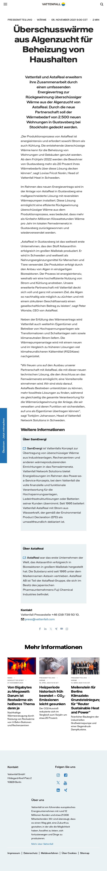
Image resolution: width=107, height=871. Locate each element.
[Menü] (5, 4)
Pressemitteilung (20, 19)
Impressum (14, 853)
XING (66, 790)
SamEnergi (34, 448)
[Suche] (103, 4)
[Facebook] (40, 628)
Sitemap (84, 853)
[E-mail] (61, 628)
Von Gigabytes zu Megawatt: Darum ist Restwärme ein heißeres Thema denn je (21, 697)
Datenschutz (30, 853)
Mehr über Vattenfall (42, 843)
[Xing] (56, 628)
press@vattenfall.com (40, 619)
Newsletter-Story (16, 680)
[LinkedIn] (45, 628)
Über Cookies (69, 853)
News (10, 678)
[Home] (53, 4)
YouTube (66, 783)
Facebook (66, 775)
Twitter (58, 783)
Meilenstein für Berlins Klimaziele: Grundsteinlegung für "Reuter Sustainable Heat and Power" (86, 699)
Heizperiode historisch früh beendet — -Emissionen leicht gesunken (52, 695)
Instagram (58, 775)
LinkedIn (58, 790)
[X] (50, 628)
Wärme (42, 19)
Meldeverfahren (49, 853)
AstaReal (33, 557)
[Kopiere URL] (67, 628)
